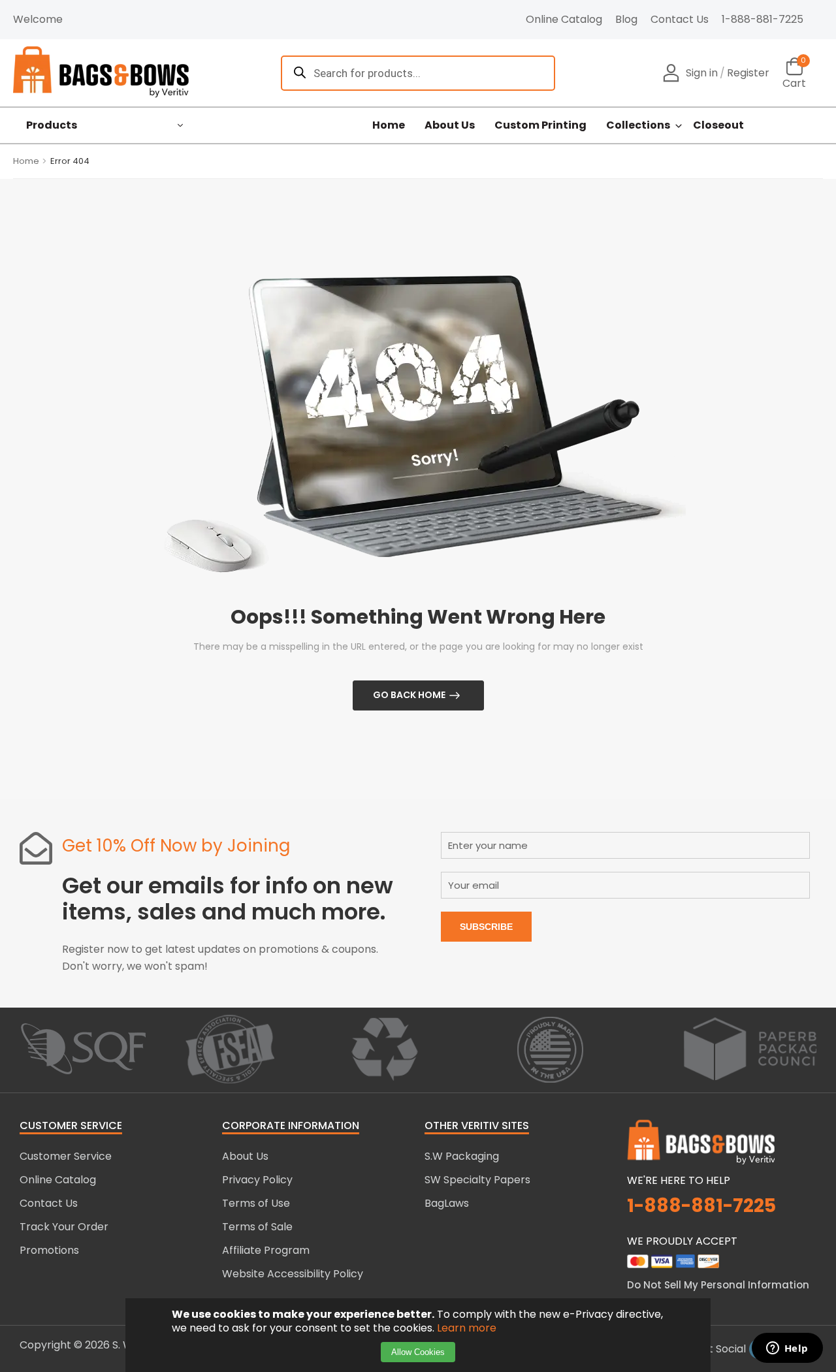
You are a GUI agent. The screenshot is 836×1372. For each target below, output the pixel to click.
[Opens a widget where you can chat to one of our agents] (787, 1349)
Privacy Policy (257, 1179)
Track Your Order (64, 1226)
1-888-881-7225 (762, 19)
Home (388, 125)
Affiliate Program (266, 1250)
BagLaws (447, 1203)
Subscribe (486, 926)
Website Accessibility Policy (292, 1273)
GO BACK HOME (409, 694)
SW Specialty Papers (477, 1179)
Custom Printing (540, 125)
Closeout (718, 125)
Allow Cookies (418, 1352)
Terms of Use (256, 1203)
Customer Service (66, 1156)
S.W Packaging (462, 1156)
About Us (450, 125)
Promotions (49, 1250)
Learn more (466, 1327)
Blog (626, 19)
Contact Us (680, 19)
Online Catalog (564, 19)
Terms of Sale (257, 1226)
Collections (638, 125)
